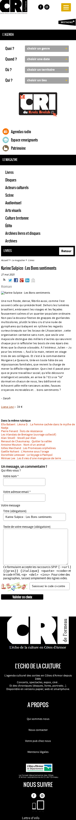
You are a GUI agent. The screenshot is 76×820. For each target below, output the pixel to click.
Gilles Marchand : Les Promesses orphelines (28, 448)
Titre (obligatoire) (15, 511)
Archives (11, 241)
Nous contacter (38, 730)
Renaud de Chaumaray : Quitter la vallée (26, 441)
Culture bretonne (17, 218)
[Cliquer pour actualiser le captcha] (14, 586)
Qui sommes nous (38, 719)
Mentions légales (38, 752)
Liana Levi (7, 407)
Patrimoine (18, 148)
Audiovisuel (13, 203)
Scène (9, 195)
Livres (9, 172)
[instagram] (47, 7)
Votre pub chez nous (38, 741)
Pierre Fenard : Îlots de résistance (22, 431)
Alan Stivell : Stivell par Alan (18, 438)
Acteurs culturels (16, 187)
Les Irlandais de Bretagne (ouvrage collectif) (28, 434)
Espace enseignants (24, 140)
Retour (66, 251)
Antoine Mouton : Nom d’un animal (23, 445)
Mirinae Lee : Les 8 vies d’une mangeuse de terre (31, 458)
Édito (8, 225)
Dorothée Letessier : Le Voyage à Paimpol (27, 455)
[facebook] (40, 7)
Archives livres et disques (22, 233)
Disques (10, 180)
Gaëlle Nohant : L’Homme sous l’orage (25, 451)
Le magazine (18, 260)
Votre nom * (11, 476)
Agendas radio (21, 131)
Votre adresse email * (17, 492)
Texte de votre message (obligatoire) (27, 527)
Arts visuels (13, 210)
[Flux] (4, 281)
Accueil (4, 260)
